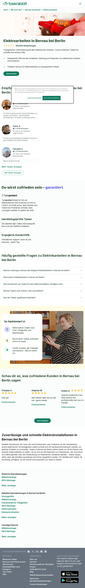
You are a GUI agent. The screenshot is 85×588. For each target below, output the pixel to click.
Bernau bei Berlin (32, 10)
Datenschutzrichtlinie (44, 575)
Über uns (33, 559)
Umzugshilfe (8, 496)
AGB (31, 575)
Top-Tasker (7, 572)
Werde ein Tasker (9, 559)
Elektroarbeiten (9, 402)
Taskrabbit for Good (38, 569)
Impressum (34, 578)
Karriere (33, 562)
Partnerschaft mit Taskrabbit (41, 564)
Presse (32, 567)
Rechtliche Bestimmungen (40, 581)
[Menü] (80, 3)
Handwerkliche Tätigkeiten (15, 502)
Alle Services (7, 564)
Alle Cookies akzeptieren (51, 98)
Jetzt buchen (11, 74)
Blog (31, 572)
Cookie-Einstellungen (38, 584)
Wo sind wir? (16, 10)
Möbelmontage (9, 477)
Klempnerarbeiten (10, 512)
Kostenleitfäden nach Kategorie (11, 568)
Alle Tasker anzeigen (12, 173)
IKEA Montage (8, 480)
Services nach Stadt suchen (14, 562)
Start (5, 10)
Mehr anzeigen (9, 485)
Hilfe (4, 574)
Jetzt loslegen (42, 421)
